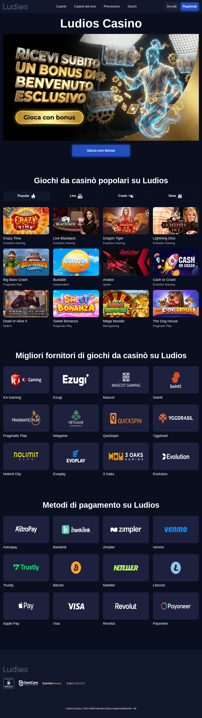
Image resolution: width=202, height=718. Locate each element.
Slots (172, 195)
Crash (122, 195)
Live (73, 195)
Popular (23, 195)
